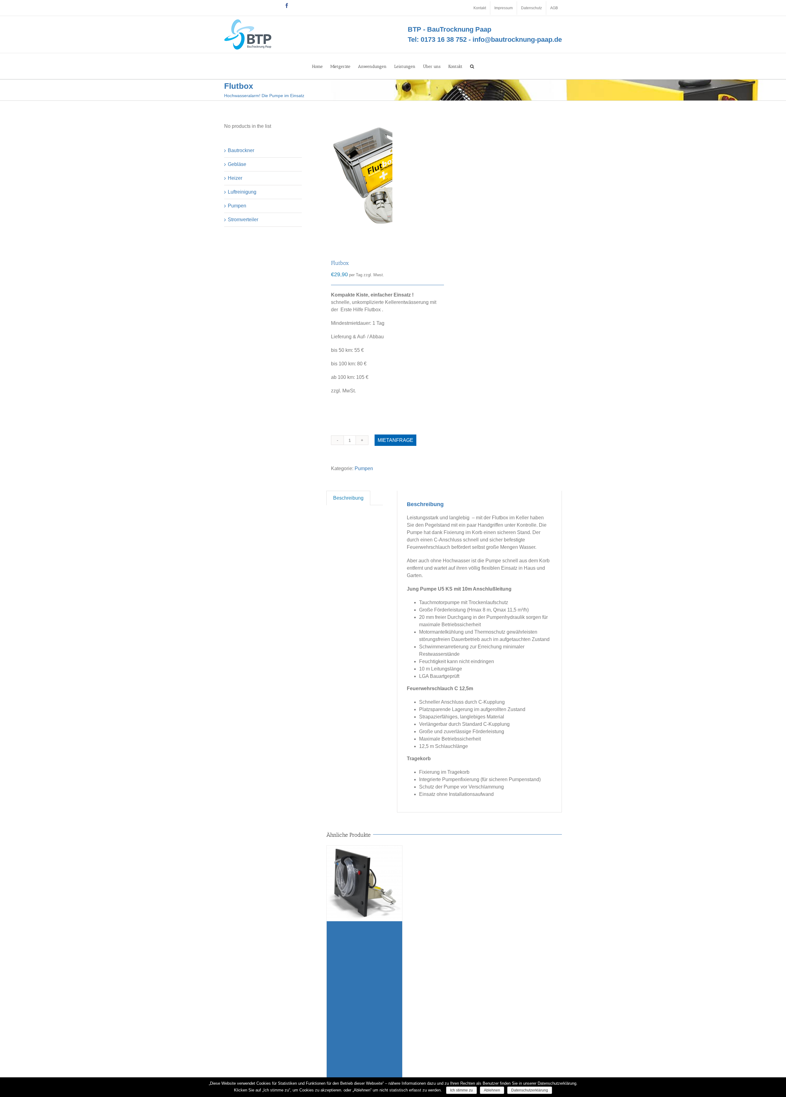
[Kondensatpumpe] (364, 963)
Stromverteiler (243, 219)
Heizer (235, 178)
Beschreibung (348, 498)
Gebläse (237, 164)
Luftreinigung (242, 192)
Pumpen (364, 468)
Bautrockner (241, 150)
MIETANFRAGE (395, 440)
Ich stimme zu (461, 1090)
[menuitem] (479, 8)
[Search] (472, 66)
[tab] (348, 498)
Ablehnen (492, 1090)
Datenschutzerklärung (529, 1090)
